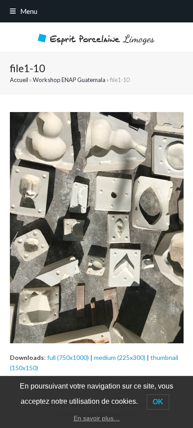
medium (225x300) (119, 357)
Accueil (19, 79)
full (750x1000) (68, 357)
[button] (23, 11)
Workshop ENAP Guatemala (69, 79)
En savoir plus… (97, 418)
